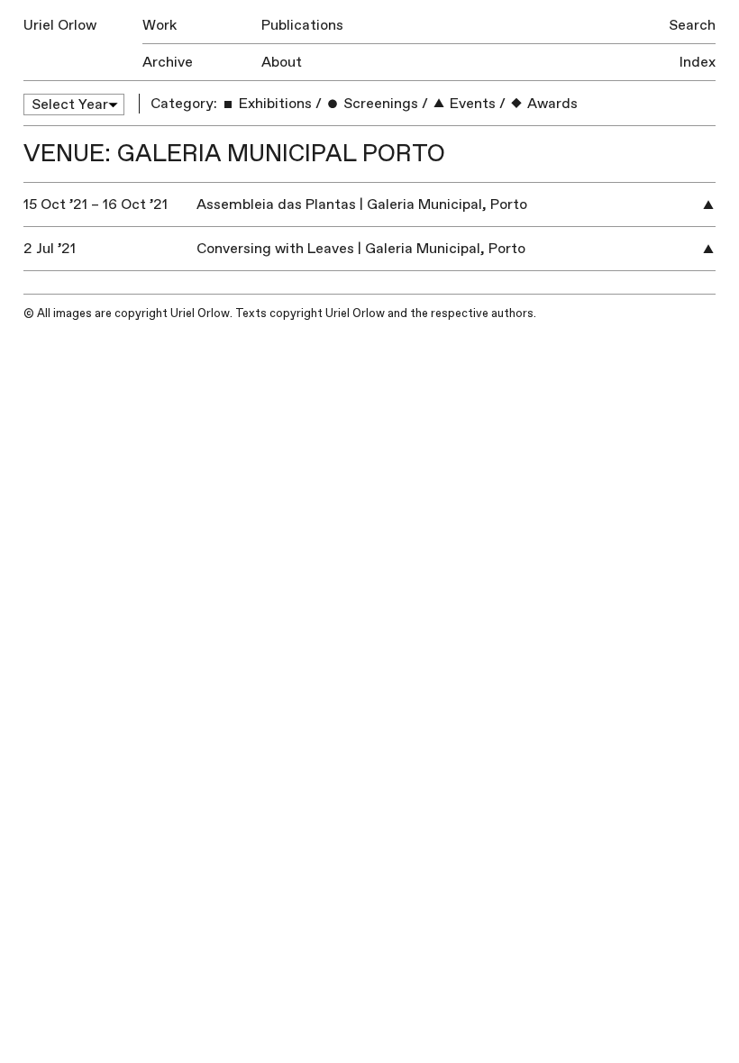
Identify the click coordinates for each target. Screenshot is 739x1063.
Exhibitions (273, 104)
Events (471, 104)
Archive (167, 62)
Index (698, 62)
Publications (302, 25)
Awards (551, 104)
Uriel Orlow (59, 25)
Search (692, 25)
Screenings (379, 104)
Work (159, 25)
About (281, 62)
